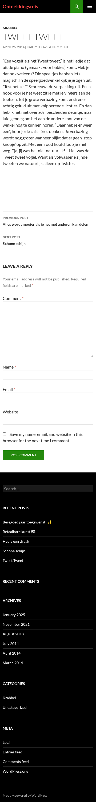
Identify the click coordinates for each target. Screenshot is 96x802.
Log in (8, 742)
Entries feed (12, 752)
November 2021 (16, 624)
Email (9, 389)
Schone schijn (14, 240)
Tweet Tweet (13, 560)
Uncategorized (15, 707)
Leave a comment (54, 47)
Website (10, 411)
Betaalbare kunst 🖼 (19, 531)
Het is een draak (16, 541)
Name (9, 366)
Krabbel (10, 28)
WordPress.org (15, 771)
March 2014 (13, 662)
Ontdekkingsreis (20, 6)
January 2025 (14, 614)
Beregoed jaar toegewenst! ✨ (27, 522)
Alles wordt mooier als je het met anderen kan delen (45, 221)
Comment (13, 298)
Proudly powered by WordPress (25, 795)
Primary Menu (89, 6)
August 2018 (13, 634)
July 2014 (11, 643)
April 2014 (12, 653)
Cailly (32, 47)
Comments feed (16, 761)
